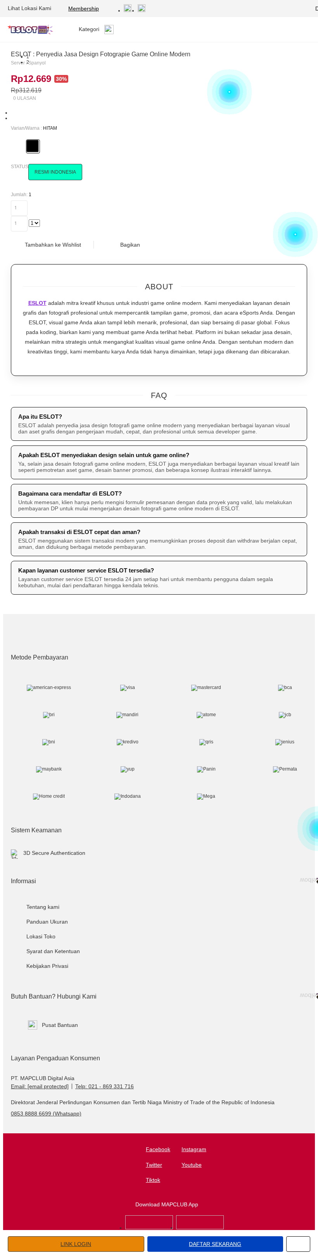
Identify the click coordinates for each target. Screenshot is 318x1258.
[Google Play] (200, 1227)
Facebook (158, 1149)
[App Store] (149, 1227)
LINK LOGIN (75, 1244)
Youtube (191, 1165)
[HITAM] (32, 146)
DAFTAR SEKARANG (215, 1244)
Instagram (193, 1149)
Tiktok (153, 1180)
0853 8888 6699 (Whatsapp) (46, 1113)
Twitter (154, 1165)
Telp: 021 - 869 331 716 (104, 1086)
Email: (40, 1086)
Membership (83, 8)
